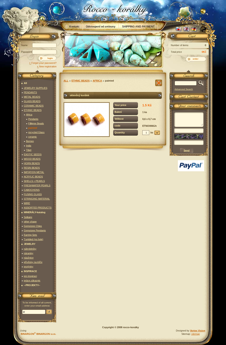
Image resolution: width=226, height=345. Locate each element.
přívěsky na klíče (33, 262)
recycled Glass (36, 132)
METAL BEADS (32, 97)
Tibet (28, 150)
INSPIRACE (30, 271)
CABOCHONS (32, 190)
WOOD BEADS (32, 159)
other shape (30, 221)
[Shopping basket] (188, 37)
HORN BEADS (32, 163)
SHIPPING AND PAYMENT (138, 26)
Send (49, 312)
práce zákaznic (32, 280)
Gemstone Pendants (35, 230)
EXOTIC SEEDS (32, 154)
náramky (28, 253)
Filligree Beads (36, 123)
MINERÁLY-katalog (34, 212)
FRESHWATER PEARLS (37, 185)
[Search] (200, 83)
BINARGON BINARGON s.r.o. (38, 334)
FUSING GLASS (33, 194)
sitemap (195, 334)
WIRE (27, 203)
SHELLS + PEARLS (34, 181)
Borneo (30, 141)
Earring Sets (30, 235)
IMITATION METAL (34, 172)
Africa (97, 80)
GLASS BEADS (32, 101)
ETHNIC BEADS (81, 80)
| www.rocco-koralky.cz (113, 10)
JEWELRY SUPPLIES (35, 88)
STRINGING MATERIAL (37, 198)
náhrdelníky (30, 249)
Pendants (33, 119)
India (28, 145)
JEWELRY (29, 244)
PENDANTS (30, 92)
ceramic (32, 136)
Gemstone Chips (33, 226)
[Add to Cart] (157, 132)
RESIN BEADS (32, 167)
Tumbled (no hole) (33, 239)
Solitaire (28, 217)
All (66, 80)
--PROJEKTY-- (32, 285)
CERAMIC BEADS (33, 105)
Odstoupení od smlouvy (100, 26)
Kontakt (74, 26)
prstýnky (28, 266)
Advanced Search (184, 89)
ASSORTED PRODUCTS (37, 207)
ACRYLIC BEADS (33, 176)
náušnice (29, 257)
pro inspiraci (30, 276)
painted (109, 80)
